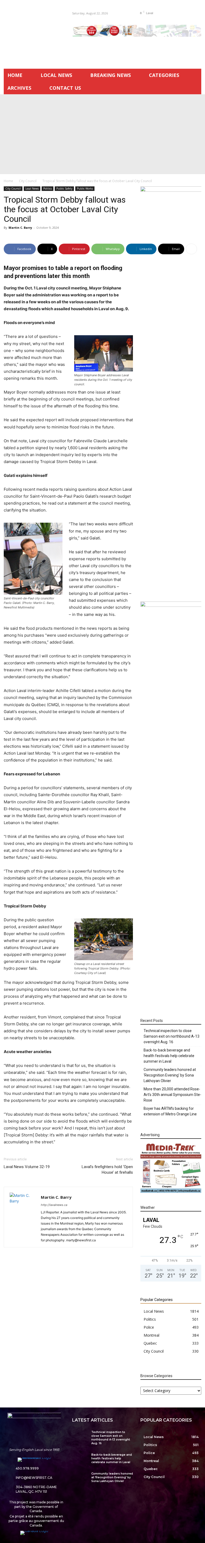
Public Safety (64, 188)
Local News (32, 188)
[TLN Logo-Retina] (34, 32)
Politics (47, 188)
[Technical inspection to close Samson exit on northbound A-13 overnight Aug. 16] (79, 1435)
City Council (28, 181)
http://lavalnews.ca (54, 1205)
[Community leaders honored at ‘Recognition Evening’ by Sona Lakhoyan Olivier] (79, 1477)
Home (8, 181)
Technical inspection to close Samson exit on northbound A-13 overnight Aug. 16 (171, 1036)
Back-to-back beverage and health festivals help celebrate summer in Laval (169, 1055)
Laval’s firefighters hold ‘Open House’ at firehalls (107, 1169)
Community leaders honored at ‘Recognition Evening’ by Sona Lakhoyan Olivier (170, 1075)
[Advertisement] (102, 134)
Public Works (85, 188)
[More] (191, 249)
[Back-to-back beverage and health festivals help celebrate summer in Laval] (79, 1458)
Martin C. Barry (20, 228)
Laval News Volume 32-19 (27, 1166)
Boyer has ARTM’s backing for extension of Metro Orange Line (170, 1111)
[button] (186, 13)
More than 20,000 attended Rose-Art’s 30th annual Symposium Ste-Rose (172, 1094)
